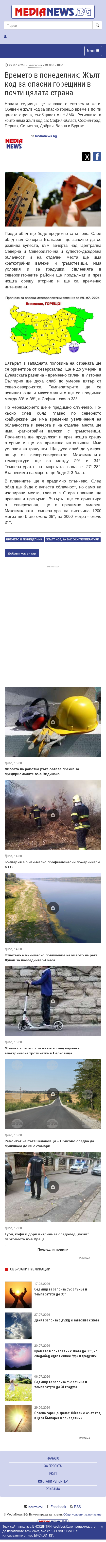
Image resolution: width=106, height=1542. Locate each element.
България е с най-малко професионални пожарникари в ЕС (52, 864)
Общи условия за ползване (82, 1514)
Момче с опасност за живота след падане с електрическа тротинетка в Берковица (42, 1050)
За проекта (53, 1466)
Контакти (35, 1506)
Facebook (58, 1506)
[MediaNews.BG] (53, 12)
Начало (53, 1458)
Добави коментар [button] (22, 553)
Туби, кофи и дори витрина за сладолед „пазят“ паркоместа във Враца (47, 1236)
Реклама (53, 1489)
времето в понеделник (24, 539)
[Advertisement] (53, 622)
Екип (53, 1474)
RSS (77, 1506)
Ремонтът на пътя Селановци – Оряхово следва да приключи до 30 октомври (49, 1143)
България (35, 65)
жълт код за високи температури (72, 539)
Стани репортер (55, 1481)
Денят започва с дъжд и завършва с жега (66, 1320)
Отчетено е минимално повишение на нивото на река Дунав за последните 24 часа (51, 957)
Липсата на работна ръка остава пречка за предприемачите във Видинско (42, 771)
